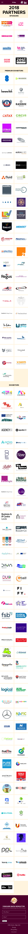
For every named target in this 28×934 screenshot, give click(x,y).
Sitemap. (14, 927)
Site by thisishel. (14, 932)
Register (4, 921)
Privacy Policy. (14, 930)
